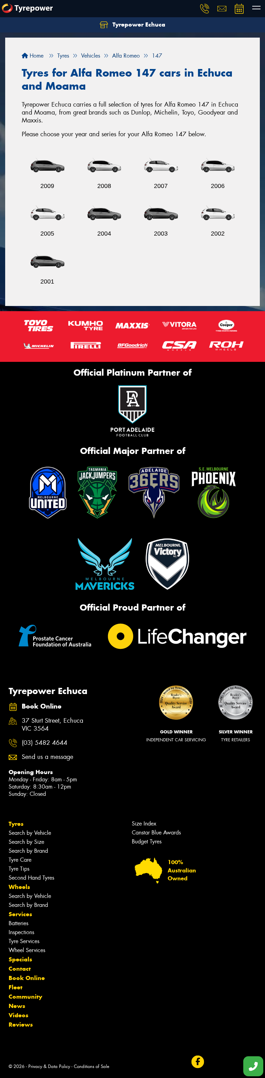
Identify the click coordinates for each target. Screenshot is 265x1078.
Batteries (18, 923)
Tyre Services (24, 941)
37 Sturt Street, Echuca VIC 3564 (52, 725)
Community (25, 996)
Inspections (21, 932)
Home (35, 55)
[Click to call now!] (205, 8)
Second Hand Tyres (31, 877)
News (17, 1006)
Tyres (16, 824)
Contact (20, 968)
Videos (18, 1015)
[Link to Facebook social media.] (197, 1062)
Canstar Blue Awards (156, 832)
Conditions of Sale (91, 1066)
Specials (20, 959)
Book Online (27, 978)
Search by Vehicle (30, 833)
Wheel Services (27, 950)
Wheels (19, 887)
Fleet (15, 987)
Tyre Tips (19, 868)
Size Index (144, 823)
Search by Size (26, 841)
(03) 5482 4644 (44, 743)
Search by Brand (28, 850)
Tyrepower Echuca (138, 24)
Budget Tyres (146, 841)
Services (20, 914)
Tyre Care (20, 859)
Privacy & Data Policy (49, 1066)
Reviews (21, 1024)
